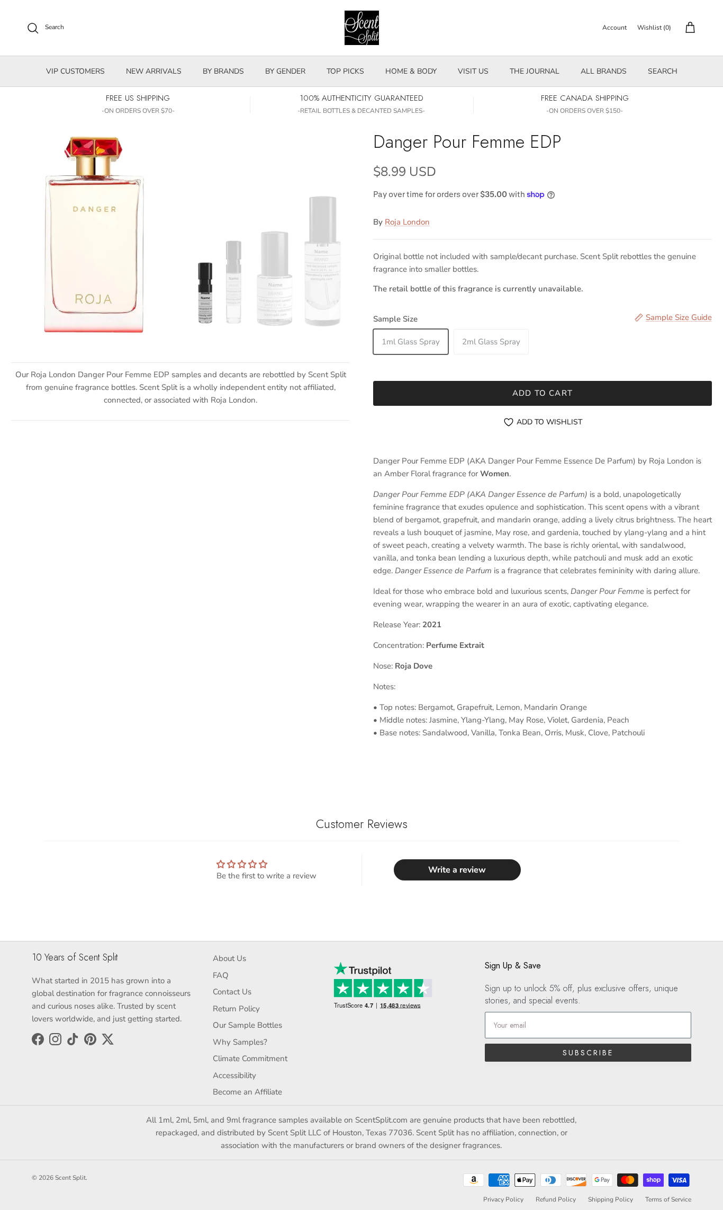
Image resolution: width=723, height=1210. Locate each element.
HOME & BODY (411, 71)
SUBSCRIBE (588, 1052)
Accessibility (234, 1075)
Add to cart (542, 393)
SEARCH (662, 71)
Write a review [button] (457, 870)
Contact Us (232, 991)
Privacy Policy (503, 1199)
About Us (229, 958)
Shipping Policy (610, 1199)
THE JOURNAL (534, 71)
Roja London (407, 222)
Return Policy (236, 1008)
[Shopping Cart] (688, 28)
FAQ (221, 975)
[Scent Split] (362, 28)
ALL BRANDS (604, 71)
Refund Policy (556, 1199)
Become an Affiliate (247, 1092)
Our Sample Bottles (247, 1025)
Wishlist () (654, 27)
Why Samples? (240, 1042)
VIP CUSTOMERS (75, 71)
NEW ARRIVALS (154, 71)
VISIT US (473, 71)
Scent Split (70, 1177)
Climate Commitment (250, 1058)
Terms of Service (668, 1199)
